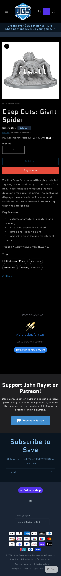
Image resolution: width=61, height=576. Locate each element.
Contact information (21, 569)
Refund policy (27, 559)
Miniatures (10, 267)
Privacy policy (44, 559)
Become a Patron (33, 420)
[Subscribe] (51, 472)
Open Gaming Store (23, 555)
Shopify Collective (31, 267)
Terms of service (23, 564)
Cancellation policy (43, 569)
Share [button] (8, 276)
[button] (6, 11)
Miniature (36, 261)
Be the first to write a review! (30, 349)
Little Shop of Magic (11, 103)
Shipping (6, 132)
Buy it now (30, 170)
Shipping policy (41, 564)
